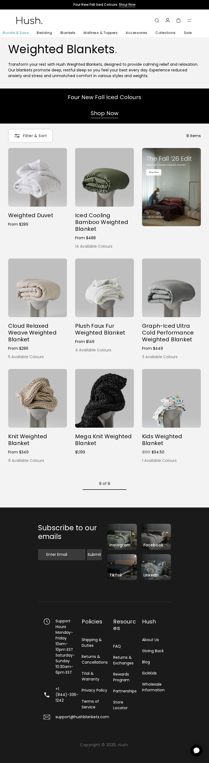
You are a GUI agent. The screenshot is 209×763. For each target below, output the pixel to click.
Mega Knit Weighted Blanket (103, 440)
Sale (188, 32)
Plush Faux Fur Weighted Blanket (100, 329)
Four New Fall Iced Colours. (104, 5)
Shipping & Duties (92, 642)
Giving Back (153, 651)
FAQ (117, 646)
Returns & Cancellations (95, 659)
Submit (94, 554)
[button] (189, 20)
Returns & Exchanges (123, 660)
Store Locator (120, 705)
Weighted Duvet (30, 215)
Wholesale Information (153, 687)
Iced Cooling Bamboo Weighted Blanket (101, 222)
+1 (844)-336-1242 (67, 694)
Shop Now (105, 113)
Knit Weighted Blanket (27, 440)
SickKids (149, 673)
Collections (165, 32)
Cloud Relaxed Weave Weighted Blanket (32, 332)
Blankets (68, 32)
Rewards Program (121, 677)
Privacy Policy (94, 690)
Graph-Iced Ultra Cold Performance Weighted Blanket (168, 332)
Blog (146, 662)
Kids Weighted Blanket (162, 440)
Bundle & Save (16, 32)
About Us (150, 639)
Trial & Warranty (90, 676)
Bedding (44, 32)
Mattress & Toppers (101, 32)
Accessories (136, 32)
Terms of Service (90, 704)
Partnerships (125, 691)
